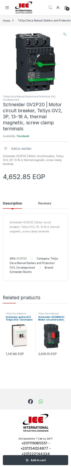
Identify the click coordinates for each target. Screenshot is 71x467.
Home (6, 20)
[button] (64, 34)
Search (50, 7)
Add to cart (38, 460)
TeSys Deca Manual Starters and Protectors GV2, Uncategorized (34, 263)
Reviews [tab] (44, 203)
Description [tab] (12, 203)
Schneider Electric (21, 271)
